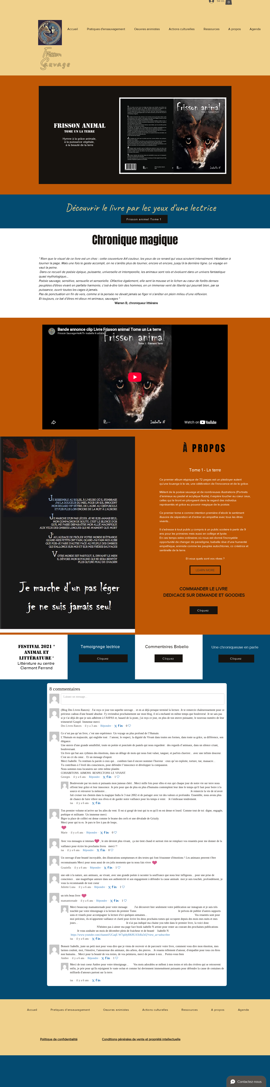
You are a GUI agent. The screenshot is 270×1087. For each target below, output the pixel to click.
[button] (205, 570)
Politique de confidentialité (58, 1039)
